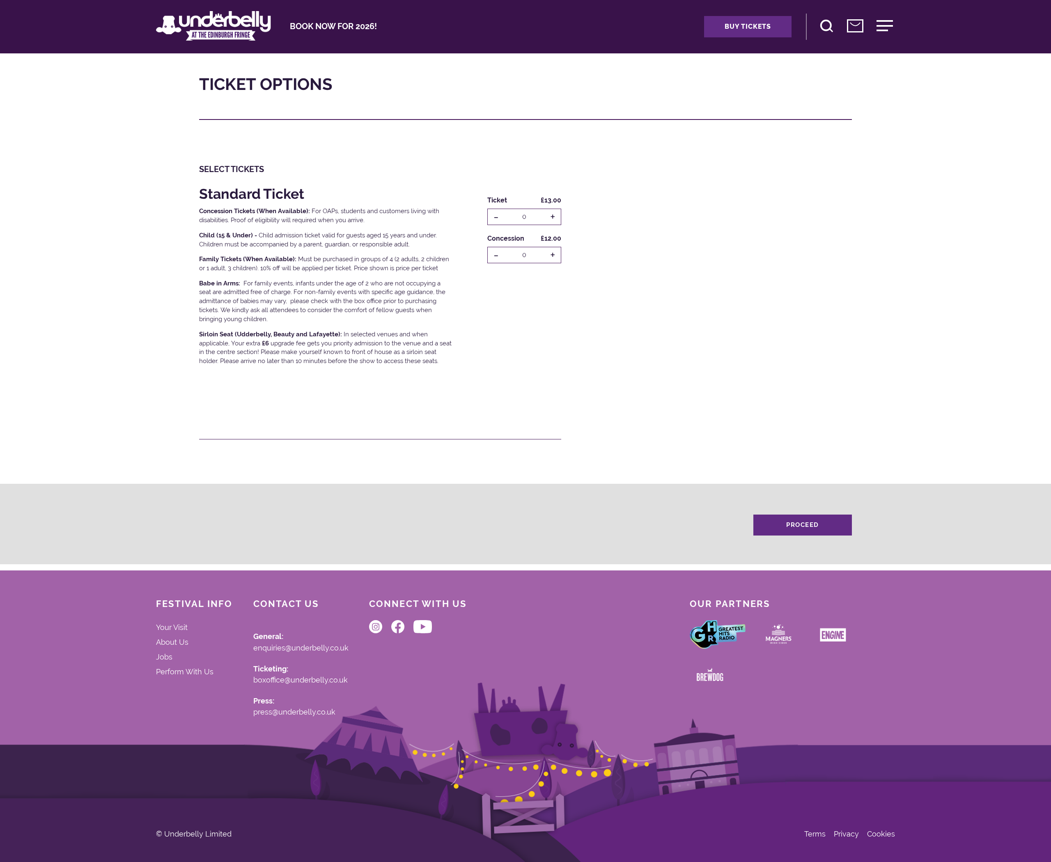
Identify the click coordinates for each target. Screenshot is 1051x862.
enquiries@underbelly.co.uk (301, 648)
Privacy (846, 834)
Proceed (802, 525)
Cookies (881, 834)
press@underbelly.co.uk (294, 712)
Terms (815, 834)
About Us (172, 642)
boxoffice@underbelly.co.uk (300, 680)
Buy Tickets (748, 26)
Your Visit (172, 627)
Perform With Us (184, 671)
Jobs (164, 657)
